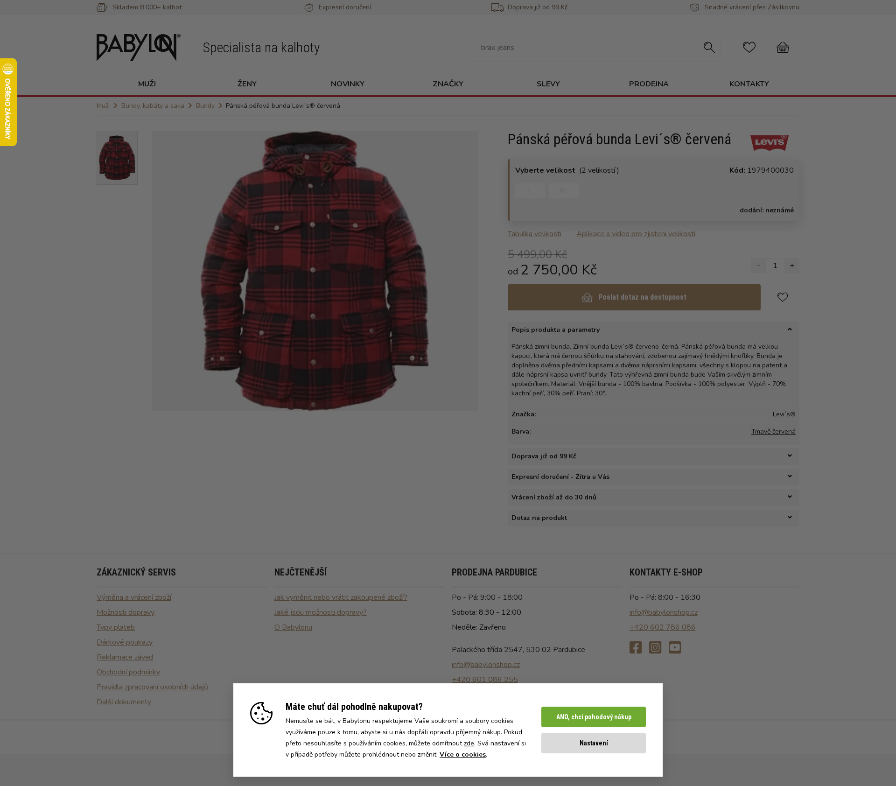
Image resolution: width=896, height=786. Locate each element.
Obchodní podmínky (128, 672)
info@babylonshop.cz (486, 665)
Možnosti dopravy (125, 612)
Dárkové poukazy (125, 642)
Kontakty (749, 84)
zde (469, 743)
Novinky (347, 84)
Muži (147, 84)
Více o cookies (463, 754)
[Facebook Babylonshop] (636, 648)
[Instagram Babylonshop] (655, 648)
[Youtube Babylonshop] (675, 648)
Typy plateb (116, 627)
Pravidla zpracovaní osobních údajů (152, 687)
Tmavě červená (773, 431)
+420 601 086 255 (485, 679)
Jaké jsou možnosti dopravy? (320, 612)
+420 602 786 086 (663, 627)
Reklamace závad (125, 657)
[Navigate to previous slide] (163, 271)
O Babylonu (293, 627)
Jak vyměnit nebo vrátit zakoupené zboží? (340, 597)
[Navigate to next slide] (466, 271)
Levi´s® (784, 414)
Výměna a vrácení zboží (134, 597)
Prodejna (649, 84)
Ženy (247, 84)
